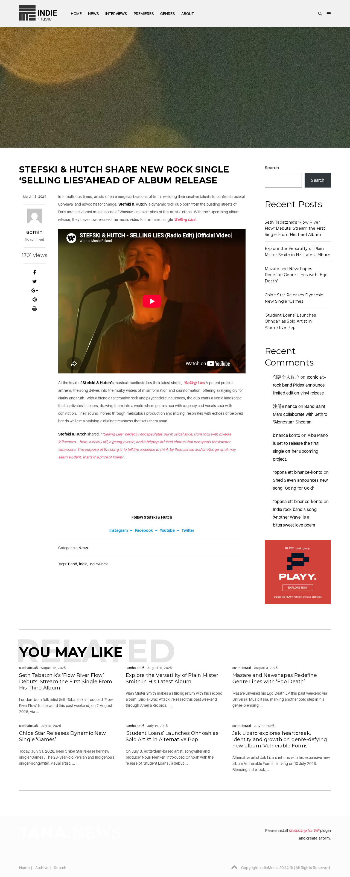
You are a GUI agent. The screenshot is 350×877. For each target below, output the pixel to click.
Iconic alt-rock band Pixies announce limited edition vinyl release (299, 385)
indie (83, 564)
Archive (41, 868)
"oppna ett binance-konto (298, 472)
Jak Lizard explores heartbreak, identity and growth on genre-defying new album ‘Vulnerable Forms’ (279, 739)
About (187, 13)
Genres (167, 13)
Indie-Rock (98, 564)
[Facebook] (34, 272)
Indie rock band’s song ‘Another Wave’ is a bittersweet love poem (295, 517)
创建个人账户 (286, 377)
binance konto (287, 435)
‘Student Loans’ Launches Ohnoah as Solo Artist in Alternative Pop (290, 321)
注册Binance (285, 406)
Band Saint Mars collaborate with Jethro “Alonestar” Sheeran (300, 414)
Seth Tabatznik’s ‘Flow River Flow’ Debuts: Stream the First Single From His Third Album (295, 228)
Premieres (144, 13)
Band (72, 564)
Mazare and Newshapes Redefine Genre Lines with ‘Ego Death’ (296, 274)
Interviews (116, 13)
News (93, 13)
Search (272, 167)
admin (34, 232)
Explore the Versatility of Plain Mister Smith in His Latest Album (172, 678)
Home (76, 13)
